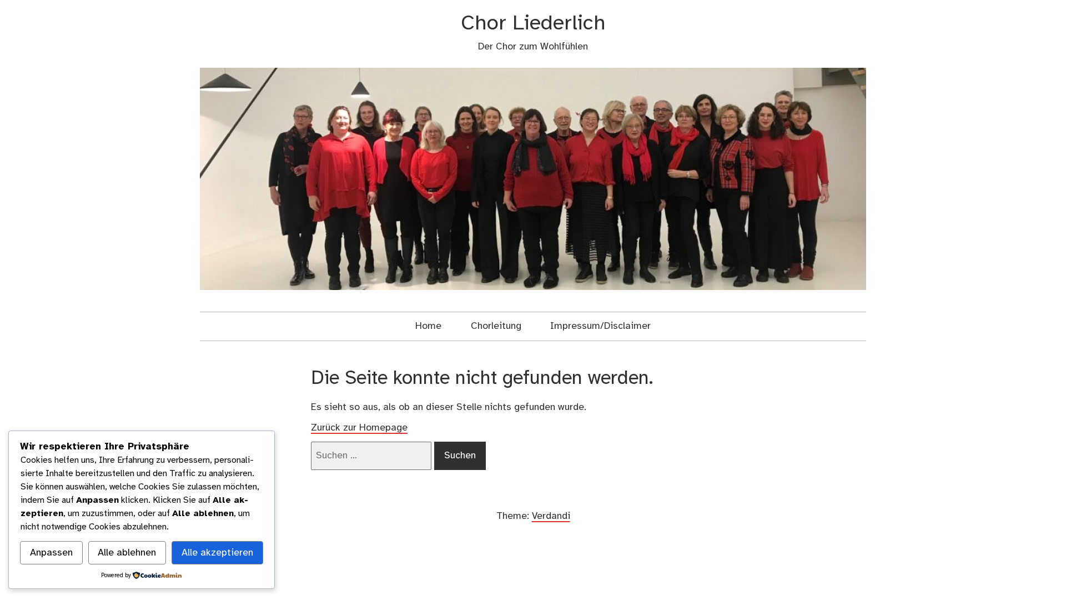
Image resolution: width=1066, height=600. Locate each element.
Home (428, 326)
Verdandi (551, 516)
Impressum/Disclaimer (600, 326)
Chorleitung (496, 326)
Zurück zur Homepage (359, 428)
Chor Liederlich (533, 23)
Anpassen (51, 553)
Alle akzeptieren (217, 553)
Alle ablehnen (127, 553)
